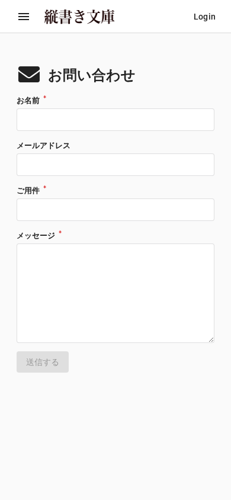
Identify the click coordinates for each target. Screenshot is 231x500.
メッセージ (37, 235)
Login (205, 16)
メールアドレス (43, 145)
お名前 (29, 100)
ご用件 (29, 190)
